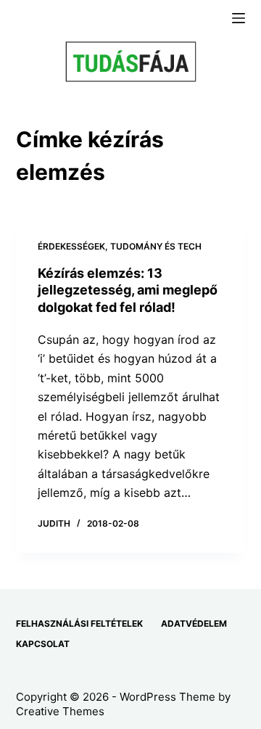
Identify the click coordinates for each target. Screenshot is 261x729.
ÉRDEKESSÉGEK (71, 246)
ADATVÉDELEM (194, 623)
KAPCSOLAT (43, 643)
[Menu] (238, 18)
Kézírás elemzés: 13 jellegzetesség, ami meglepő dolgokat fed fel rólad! (128, 290)
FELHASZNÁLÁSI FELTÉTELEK (79, 623)
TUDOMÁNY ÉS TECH (156, 246)
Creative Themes (60, 711)
